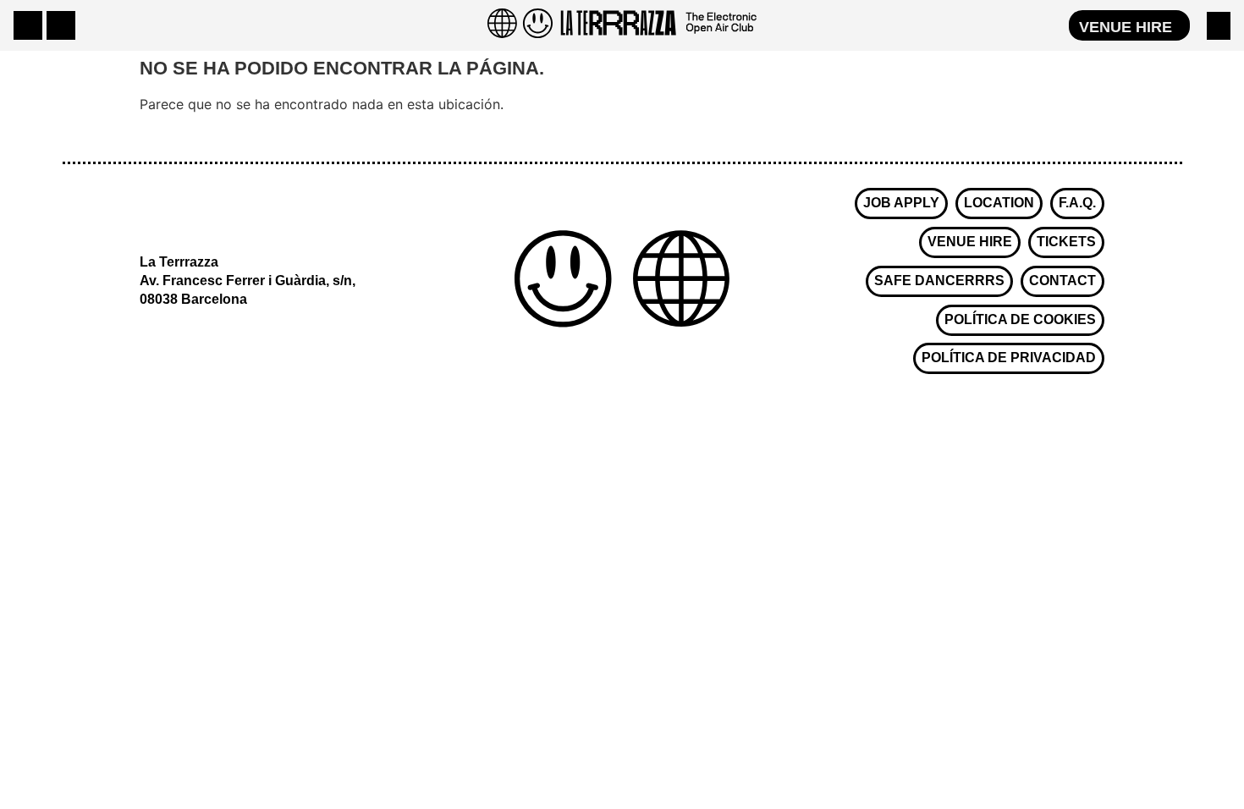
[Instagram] (28, 25)
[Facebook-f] (61, 25)
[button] (1218, 26)
